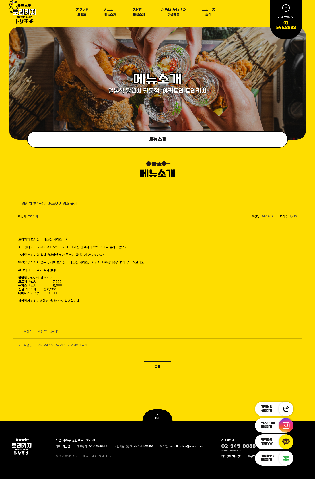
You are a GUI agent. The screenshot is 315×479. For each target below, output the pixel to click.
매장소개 (139, 12)
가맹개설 (173, 12)
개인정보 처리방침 (231, 456)
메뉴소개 (110, 12)
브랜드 (81, 12)
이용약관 (253, 456)
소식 (208, 12)
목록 (157, 367)
